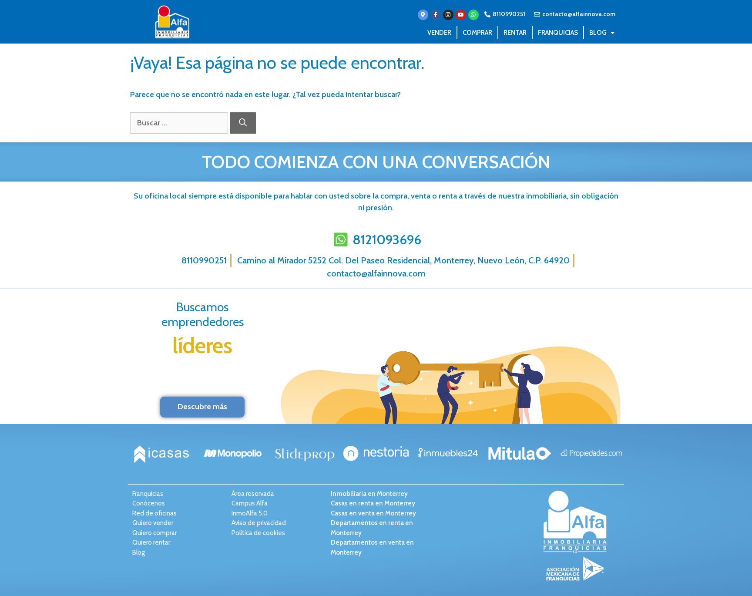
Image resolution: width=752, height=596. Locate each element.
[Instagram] (448, 15)
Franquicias (558, 33)
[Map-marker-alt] (423, 15)
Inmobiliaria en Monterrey (369, 494)
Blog (597, 33)
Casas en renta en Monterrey (373, 503)
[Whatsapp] (473, 15)
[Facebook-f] (435, 15)
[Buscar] (243, 123)
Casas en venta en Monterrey (373, 513)
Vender (439, 33)
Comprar (477, 33)
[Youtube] (461, 15)
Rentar (515, 33)
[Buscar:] (180, 123)
